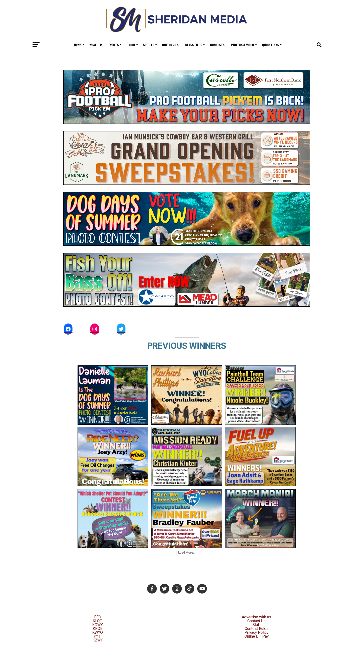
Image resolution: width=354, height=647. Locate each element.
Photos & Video (242, 44)
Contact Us (256, 621)
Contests (217, 44)
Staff (256, 624)
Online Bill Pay (256, 636)
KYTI (98, 636)
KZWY (97, 640)
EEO (97, 617)
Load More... (186, 552)
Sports (148, 44)
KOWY (97, 624)
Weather (95, 44)
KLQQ (97, 621)
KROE (97, 628)
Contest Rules (257, 628)
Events (114, 44)
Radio (131, 44)
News (77, 44)
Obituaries (170, 44)
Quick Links (270, 44)
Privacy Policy (256, 632)
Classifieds (193, 44)
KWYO (97, 632)
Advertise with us (256, 617)
